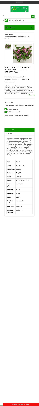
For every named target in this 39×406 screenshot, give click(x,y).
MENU (11, 28)
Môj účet (18, 2)
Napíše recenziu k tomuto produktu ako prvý (16, 115)
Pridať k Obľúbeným (12, 109)
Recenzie (9, 133)
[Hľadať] (6, 20)
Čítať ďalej (31, 95)
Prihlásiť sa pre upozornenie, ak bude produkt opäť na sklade (19, 105)
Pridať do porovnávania (13, 112)
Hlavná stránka (8, 34)
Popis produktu (10, 130)
